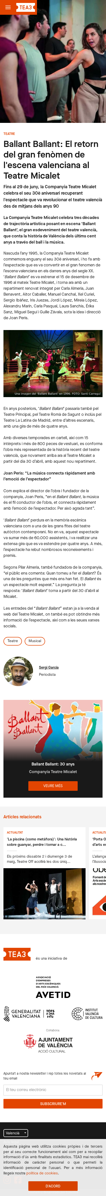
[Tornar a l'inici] (25, 7)
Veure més (53, 786)
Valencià (12, 1133)
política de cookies (42, 1173)
